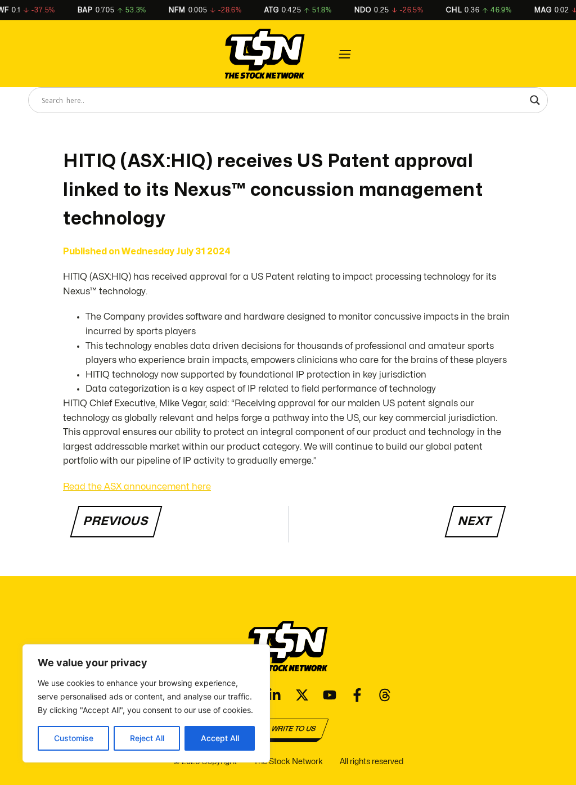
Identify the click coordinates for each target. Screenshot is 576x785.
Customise (73, 738)
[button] (345, 54)
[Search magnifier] (535, 100)
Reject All (147, 738)
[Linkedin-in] (274, 695)
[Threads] (385, 695)
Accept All (220, 738)
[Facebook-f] (357, 695)
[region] (146, 703)
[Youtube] (329, 695)
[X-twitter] (302, 695)
